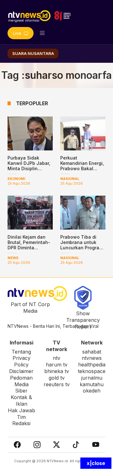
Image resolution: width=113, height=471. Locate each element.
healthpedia (91, 364)
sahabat (91, 352)
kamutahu (92, 384)
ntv (56, 358)
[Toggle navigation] (42, 33)
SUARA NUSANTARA (33, 53)
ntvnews (92, 358)
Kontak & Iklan (21, 400)
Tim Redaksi (21, 420)
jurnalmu (91, 378)
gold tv (57, 378)
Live (18, 33)
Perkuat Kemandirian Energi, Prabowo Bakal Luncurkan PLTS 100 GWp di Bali (82, 168)
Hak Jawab (21, 410)
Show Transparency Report (83, 320)
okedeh (91, 390)
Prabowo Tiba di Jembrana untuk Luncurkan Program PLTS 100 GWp (81, 244)
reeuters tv (57, 384)
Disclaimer (21, 371)
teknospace (91, 371)
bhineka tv (56, 371)
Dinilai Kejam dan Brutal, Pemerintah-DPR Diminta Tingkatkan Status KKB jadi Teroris (29, 247)
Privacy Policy (21, 361)
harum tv (56, 364)
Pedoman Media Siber (21, 384)
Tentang (21, 352)
